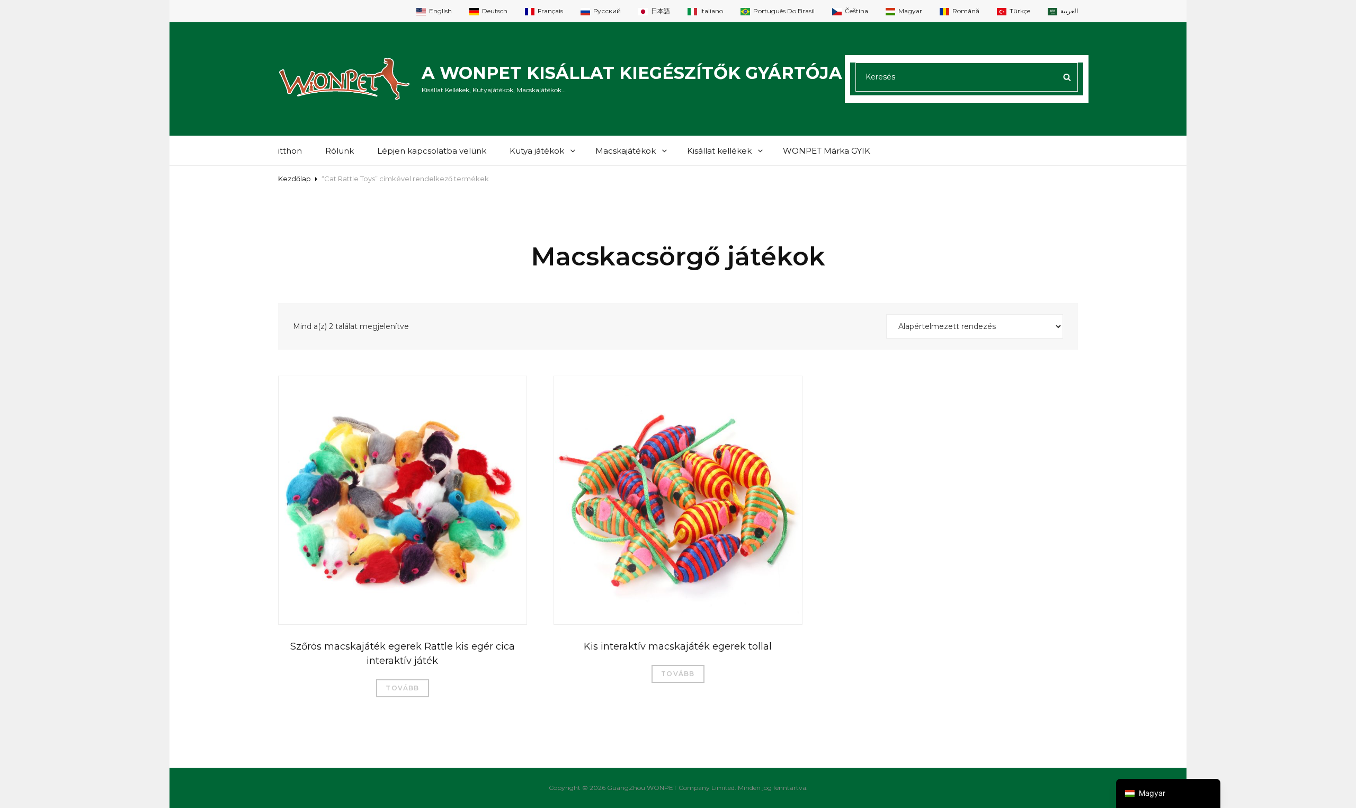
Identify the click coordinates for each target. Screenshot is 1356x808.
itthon (290, 151)
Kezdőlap (294, 178)
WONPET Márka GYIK (826, 151)
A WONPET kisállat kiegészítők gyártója (632, 73)
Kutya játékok (537, 151)
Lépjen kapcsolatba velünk (431, 151)
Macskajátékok (625, 151)
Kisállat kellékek (719, 151)
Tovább (402, 688)
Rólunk (339, 151)
